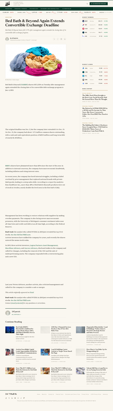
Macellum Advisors (12, 248)
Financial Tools (59, 394)
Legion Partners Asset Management (44, 245)
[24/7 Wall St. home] (7, 3)
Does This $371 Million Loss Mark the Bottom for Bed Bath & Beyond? (26, 370)
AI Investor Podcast (99, 3)
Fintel (32, 292)
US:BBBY (24, 84)
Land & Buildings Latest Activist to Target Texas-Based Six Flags (61, 351)
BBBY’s (8, 166)
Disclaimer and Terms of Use (72, 394)
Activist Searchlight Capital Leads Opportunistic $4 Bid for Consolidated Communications (26, 351)
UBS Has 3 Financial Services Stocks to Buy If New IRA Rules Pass (61, 329)
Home (38, 394)
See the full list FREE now (20, 235)
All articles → (16, 314)
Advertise (105, 394)
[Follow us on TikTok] (21, 398)
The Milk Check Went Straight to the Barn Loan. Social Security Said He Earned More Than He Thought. (94, 97)
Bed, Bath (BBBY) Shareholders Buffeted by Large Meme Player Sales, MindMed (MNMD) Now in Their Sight (25, 330)
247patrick (15, 38)
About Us (44, 394)
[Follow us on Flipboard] (24, 398)
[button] (87, 4)
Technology (33, 8)
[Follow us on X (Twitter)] (9, 398)
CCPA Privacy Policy (96, 394)
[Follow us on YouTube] (15, 398)
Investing (8, 8)
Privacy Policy (85, 394)
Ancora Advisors (30, 248)
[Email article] (61, 39)
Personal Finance (21, 8)
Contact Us (51, 394)
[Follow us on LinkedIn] (12, 398)
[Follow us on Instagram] (18, 398)
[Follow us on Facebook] (6, 398)
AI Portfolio (67, 8)
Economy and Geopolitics (50, 8)
